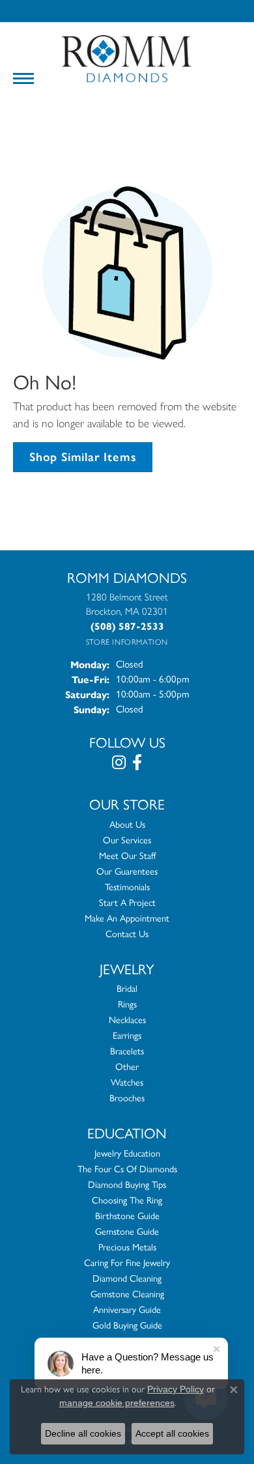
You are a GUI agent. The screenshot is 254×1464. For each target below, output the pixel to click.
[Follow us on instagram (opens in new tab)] (119, 762)
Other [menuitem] (127, 1067)
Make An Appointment (127, 918)
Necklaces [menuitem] (127, 1020)
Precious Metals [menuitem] (127, 1247)
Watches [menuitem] (127, 1082)
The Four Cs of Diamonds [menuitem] (127, 1169)
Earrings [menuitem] (127, 1035)
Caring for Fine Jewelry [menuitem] (127, 1263)
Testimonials (127, 887)
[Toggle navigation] (23, 78)
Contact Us (127, 934)
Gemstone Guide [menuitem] (127, 1231)
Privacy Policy (175, 1389)
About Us (127, 824)
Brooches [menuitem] (127, 1098)
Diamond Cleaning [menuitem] (127, 1278)
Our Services (127, 840)
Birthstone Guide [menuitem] (127, 1216)
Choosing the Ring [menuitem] (127, 1200)
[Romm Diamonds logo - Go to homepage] (127, 59)
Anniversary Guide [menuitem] (127, 1310)
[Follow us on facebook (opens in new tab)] (137, 762)
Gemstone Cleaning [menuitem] (127, 1294)
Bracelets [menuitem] (127, 1051)
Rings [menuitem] (127, 1004)
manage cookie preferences (117, 1403)
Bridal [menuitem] (127, 988)
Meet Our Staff (127, 856)
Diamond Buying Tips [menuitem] (127, 1184)
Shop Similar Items (82, 456)
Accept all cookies (172, 1433)
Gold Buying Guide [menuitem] (127, 1325)
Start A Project (127, 902)
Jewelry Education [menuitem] (127, 1153)
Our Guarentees (127, 871)
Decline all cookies (83, 1433)
